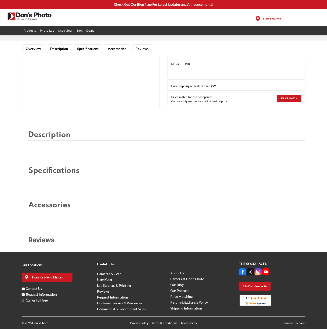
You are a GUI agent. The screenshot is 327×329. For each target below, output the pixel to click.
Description (59, 49)
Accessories (117, 49)
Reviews (142, 49)
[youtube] (265, 272)
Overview (33, 49)
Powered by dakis (294, 323)
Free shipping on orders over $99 (193, 86)
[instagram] (258, 272)
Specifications (88, 49)
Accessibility (189, 323)
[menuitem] (30, 30)
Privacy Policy (139, 323)
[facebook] (242, 272)
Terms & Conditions (164, 323)
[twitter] (250, 272)
